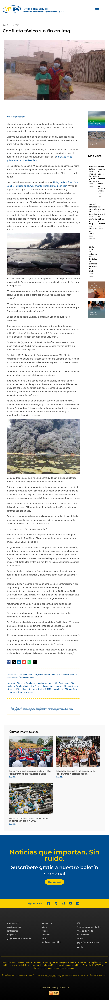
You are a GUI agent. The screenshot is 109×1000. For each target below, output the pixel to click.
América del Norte (85, 931)
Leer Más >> (92, 185)
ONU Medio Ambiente (54, 689)
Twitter (45, 931)
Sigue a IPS (47, 923)
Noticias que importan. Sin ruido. (54, 855)
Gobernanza (12, 677)
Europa (80, 938)
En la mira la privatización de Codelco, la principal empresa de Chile (95, 259)
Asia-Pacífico (83, 935)
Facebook (46, 935)
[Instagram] (63, 903)
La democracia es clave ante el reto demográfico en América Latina (30, 772)
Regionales (12, 692)
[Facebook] (48, 903)
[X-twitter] (56, 903)
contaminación (51, 683)
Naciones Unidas (36, 689)
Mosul (25, 689)
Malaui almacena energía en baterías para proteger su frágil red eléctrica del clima (94, 218)
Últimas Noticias (26, 677)
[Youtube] (70, 903)
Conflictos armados (35, 683)
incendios (54, 686)
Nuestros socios (14, 927)
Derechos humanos (28, 674)
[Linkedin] (77, 903)
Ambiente (11, 683)
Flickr (44, 938)
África (79, 923)
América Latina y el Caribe (89, 927)
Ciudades (21, 683)
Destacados (64, 683)
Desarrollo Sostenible (48, 674)
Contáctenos (12, 931)
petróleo (73, 689)
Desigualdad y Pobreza (68, 674)
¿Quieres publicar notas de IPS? (19, 938)
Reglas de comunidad (51, 942)
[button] (9, 662)
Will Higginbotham (16, 116)
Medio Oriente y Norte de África (88, 942)
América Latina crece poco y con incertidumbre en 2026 (28, 819)
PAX (66, 689)
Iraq (61, 686)
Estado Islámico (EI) (25, 686)
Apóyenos (11, 935)
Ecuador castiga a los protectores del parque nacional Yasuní (75, 772)
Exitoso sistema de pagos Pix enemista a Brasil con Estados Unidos (102, 178)
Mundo (80, 947)
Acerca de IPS (13, 923)
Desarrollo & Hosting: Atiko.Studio (54, 988)
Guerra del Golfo (42, 686)
